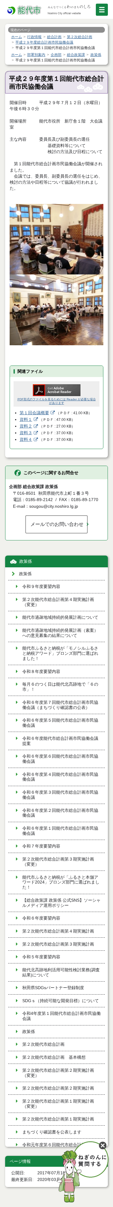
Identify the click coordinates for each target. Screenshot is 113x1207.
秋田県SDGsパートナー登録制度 (53, 988)
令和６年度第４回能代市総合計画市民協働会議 (60, 777)
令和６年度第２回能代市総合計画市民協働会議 (60, 813)
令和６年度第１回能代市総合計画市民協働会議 (60, 831)
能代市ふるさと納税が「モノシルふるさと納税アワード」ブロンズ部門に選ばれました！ (60, 653)
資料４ (26, 439)
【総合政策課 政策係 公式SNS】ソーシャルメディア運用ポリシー (61, 903)
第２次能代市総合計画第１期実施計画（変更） (58, 1104)
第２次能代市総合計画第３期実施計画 (58, 944)
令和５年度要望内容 (41, 957)
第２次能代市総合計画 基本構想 (54, 1057)
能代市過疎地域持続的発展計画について (60, 617)
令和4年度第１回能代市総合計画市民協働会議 (61, 1016)
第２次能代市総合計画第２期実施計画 (58, 1088)
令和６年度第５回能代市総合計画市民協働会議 (60, 723)
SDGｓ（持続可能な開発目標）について (60, 1001)
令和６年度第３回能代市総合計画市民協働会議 (60, 795)
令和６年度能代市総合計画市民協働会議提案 (60, 741)
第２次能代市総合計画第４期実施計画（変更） (58, 602)
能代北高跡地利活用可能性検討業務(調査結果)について (61, 972)
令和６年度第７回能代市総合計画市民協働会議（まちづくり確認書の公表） (60, 705)
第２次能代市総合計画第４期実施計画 (58, 931)
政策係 (25, 561)
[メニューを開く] (102, 10)
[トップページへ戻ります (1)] (24, 10)
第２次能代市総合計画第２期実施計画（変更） (58, 1073)
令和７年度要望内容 (41, 846)
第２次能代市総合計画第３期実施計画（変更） (58, 862)
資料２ (26, 426)
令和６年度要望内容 (41, 918)
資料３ (26, 433)
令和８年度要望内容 (41, 671)
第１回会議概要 (34, 413)
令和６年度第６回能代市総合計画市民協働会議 (60, 759)
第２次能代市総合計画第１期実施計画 (58, 1119)
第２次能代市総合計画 (43, 1044)
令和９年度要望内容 (41, 586)
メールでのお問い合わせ (56, 524)
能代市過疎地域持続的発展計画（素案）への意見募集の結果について (60, 633)
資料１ (26, 419)
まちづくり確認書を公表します (51, 1132)
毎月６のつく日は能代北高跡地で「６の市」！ (60, 687)
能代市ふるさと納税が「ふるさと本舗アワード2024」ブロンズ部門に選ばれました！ (60, 882)
